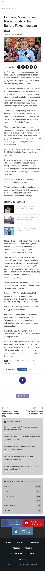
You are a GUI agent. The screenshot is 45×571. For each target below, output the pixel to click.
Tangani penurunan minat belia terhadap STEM (10, 413)
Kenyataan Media (10, 506)
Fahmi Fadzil (20, 361)
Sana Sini (7, 487)
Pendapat (7, 510)
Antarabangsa (9, 496)
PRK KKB (7, 364)
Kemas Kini (22, 559)
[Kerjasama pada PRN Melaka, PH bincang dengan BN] (9, 231)
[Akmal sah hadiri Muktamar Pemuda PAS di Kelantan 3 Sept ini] (9, 209)
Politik (7, 30)
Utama (8, 543)
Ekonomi (7, 501)
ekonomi (12, 361)
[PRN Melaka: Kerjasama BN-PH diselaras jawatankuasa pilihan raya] (9, 220)
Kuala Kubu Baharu (32, 361)
